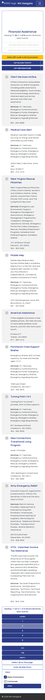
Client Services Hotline (23, 77)
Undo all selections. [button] (22, 667)
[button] (41, 63)
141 (22, 648)
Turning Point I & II (21, 396)
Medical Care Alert (21, 130)
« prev (22, 616)
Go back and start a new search (24, 45)
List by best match (22, 63)
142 (22, 653)
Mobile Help (17, 255)
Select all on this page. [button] (22, 662)
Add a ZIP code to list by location (22, 57)
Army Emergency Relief (24, 486)
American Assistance (23, 313)
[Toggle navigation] (39, 3)
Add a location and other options (24, 50)
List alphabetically (22, 68)
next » (22, 657)
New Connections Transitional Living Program (21, 441)
